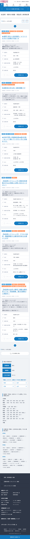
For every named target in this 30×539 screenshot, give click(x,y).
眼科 (21, 459)
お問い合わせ (17, 530)
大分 (20, 418)
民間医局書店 (15, 494)
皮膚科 (16, 459)
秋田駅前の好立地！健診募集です (14, 88)
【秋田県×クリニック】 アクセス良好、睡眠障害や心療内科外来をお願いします (15, 236)
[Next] (28, 9)
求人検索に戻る (16, 353)
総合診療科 (12, 440)
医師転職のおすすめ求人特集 (6, 514)
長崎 (14, 418)
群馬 (4, 404)
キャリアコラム (16, 504)
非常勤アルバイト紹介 (17, 510)
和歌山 (23, 412)
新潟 (15, 406)
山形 (18, 386)
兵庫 (14, 412)
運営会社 (5, 529)
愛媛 (14, 416)
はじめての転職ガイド (5, 500)
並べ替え (23, 20)
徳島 (11, 416)
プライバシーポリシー (12, 529)
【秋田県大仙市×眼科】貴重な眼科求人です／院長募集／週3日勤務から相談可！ (14, 291)
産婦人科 (10, 459)
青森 (5, 383)
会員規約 (19, 529)
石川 (11, 408)
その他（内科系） (13, 442)
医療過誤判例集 (4, 504)
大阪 (8, 412)
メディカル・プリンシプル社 (8, 524)
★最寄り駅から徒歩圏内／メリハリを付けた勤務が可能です (14, 37)
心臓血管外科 (6, 451)
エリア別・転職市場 (17, 500)
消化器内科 (14, 436)
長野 (12, 406)
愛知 (8, 410)
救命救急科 (5, 465)
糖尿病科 (20, 440)
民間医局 (4, 1)
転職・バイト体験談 (5, 502)
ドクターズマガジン (17, 502)
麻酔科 (4, 459)
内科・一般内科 (6, 436)
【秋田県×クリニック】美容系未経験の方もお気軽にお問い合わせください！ (14, 183)
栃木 (24, 402)
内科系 (4, 433)
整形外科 (14, 447)
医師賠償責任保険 (4, 492)
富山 (8, 408)
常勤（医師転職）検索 (9, 477)
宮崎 (23, 418)
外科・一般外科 (6, 447)
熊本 (17, 418)
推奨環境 (24, 529)
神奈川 (17, 402)
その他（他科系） (7, 467)
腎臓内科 (5, 442)
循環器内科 (22, 436)
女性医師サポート (4, 512)
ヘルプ (15, 1)
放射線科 (5, 463)
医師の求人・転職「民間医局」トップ (10, 518)
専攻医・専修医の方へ (17, 512)
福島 (23, 400)
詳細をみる (21, 75)
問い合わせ (19, 1)
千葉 (11, 402)
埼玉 (14, 402)
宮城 (5, 386)
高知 (17, 416)
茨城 (21, 402)
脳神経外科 (21, 447)
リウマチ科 (5, 440)
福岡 (8, 418)
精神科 (9, 461)
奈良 (20, 412)
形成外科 (12, 449)
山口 (20, 414)
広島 (8, 414)
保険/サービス (4, 490)
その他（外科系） (7, 453)
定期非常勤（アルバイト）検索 (11, 481)
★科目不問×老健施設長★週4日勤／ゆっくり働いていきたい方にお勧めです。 (14, 139)
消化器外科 (5, 449)
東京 (8, 402)
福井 (14, 408)
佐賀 (11, 418)
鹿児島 (4, 420)
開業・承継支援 (4, 494)
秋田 (17, 400)
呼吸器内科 (11, 438)
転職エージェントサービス (6, 510)
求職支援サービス (5, 508)
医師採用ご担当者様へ (25, 1)
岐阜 (11, 410)
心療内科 (19, 438)
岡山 (11, 414)
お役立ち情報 (4, 498)
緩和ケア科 (12, 465)
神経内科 (5, 438)
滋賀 (17, 412)
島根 (17, 414)
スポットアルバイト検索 (10, 486)
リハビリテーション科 (14, 463)
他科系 (4, 456)
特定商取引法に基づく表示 (8, 530)
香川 (8, 416)
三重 (17, 410)
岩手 (18, 383)
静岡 (14, 410)
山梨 (9, 406)
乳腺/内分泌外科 (15, 451)
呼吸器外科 (19, 449)
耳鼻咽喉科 (16, 461)
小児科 (4, 461)
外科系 (4, 445)
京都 (11, 412)
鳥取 (14, 414)
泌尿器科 (23, 461)
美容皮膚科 (20, 465)
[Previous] (2, 9)
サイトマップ (23, 530)
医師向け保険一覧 (16, 492)
